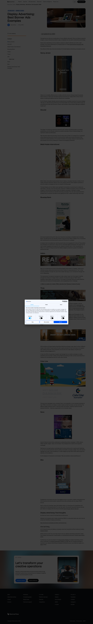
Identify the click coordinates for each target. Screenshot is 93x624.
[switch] (41, 318)
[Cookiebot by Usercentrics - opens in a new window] (63, 301)
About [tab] (61, 304)
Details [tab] (46, 304)
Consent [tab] (32, 304)
